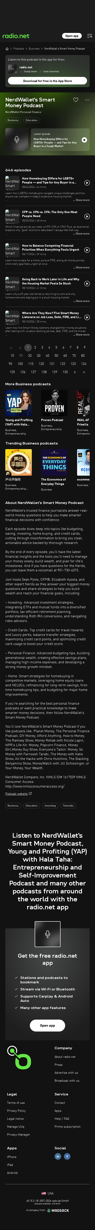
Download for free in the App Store (47, 81)
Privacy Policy (16, 1110)
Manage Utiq (15, 1126)
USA (50, 1193)
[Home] (7, 48)
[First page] (11, 347)
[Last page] (83, 372)
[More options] (87, 100)
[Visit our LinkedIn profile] (58, 1156)
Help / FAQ (62, 1118)
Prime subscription (68, 1126)
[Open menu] (89, 35)
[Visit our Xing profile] (67, 1156)
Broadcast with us (67, 1080)
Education (32, 120)
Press (59, 1064)
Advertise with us (66, 1072)
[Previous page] (20, 347)
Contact (60, 1102)
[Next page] (74, 372)
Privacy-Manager (18, 1134)
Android (12, 1173)
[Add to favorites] (75, 99)
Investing (50, 806)
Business (13, 120)
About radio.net (65, 1056)
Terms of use (16, 1102)
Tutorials (68, 806)
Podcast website (16, 793)
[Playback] (84, 140)
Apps (58, 1110)
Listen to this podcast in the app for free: (36, 59)
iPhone (11, 1157)
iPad (10, 1165)
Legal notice (15, 1118)
